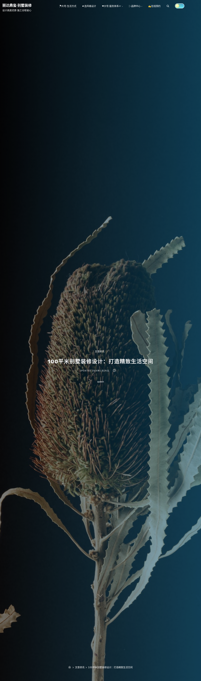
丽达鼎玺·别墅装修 (17, 5)
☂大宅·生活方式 (67, 6)
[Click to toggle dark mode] (180, 6)
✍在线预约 (154, 6)
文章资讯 (99, 351)
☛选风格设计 (89, 6)
